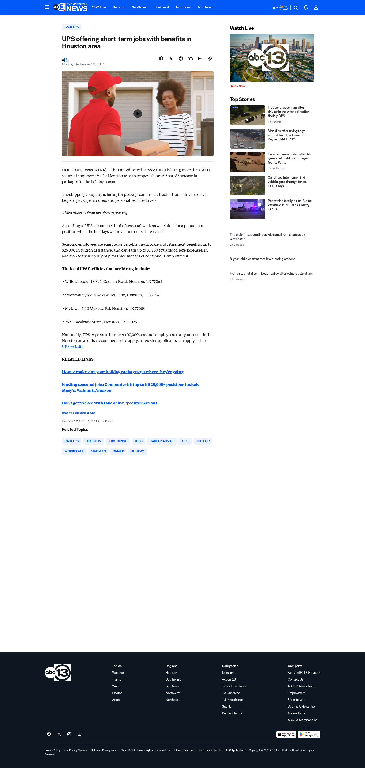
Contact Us (295, 679)
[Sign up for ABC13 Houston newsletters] (79, 734)
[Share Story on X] (171, 58)
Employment (296, 693)
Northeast (205, 7)
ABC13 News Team (301, 686)
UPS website (72, 346)
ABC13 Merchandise (302, 720)
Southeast (161, 7)
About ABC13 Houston (304, 672)
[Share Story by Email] (200, 58)
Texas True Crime (234, 686)
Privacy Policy (52, 750)
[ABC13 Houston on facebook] (49, 734)
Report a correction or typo (78, 413)
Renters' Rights (232, 713)
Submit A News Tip (301, 706)
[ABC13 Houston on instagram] (69, 734)
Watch (116, 686)
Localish (227, 672)
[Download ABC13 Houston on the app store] (286, 734)
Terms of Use (163, 750)
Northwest (183, 7)
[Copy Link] (210, 58)
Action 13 (229, 679)
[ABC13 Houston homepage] (70, 7)
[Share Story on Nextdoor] (190, 58)
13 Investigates (232, 699)
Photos (117, 693)
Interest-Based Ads (185, 750)
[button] (46, 7)
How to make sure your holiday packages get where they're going (123, 371)
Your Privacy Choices (75, 750)
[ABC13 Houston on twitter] (59, 734)
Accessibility (296, 713)
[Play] (272, 58)
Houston (119, 7)
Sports (226, 706)
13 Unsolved (231, 693)
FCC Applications (236, 750)
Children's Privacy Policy (104, 750)
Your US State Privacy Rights (137, 750)
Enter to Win (296, 699)
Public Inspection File (211, 750)
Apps (115, 699)
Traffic (116, 679)
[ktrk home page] (58, 672)
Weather (118, 672)
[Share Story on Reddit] (180, 58)
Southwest (140, 7)
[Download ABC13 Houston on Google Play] (309, 734)
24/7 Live (99, 7)
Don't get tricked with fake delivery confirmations (109, 403)
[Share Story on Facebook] (161, 58)
